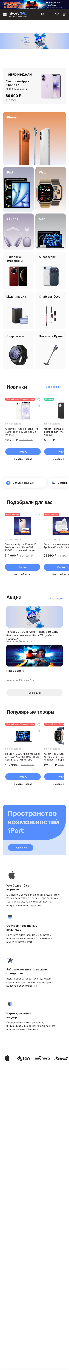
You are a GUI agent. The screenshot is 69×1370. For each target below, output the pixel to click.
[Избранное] (57, 14)
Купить (23, 451)
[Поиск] (42, 14)
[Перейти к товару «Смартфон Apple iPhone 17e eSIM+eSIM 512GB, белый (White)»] (23, 411)
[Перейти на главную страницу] (18, 14)
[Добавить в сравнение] (39, 405)
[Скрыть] (65, 4)
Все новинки (53, 386)
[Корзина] (64, 14)
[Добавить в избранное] (39, 400)
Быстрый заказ (23, 458)
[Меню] (5, 14)
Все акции (56, 598)
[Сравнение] (50, 14)
